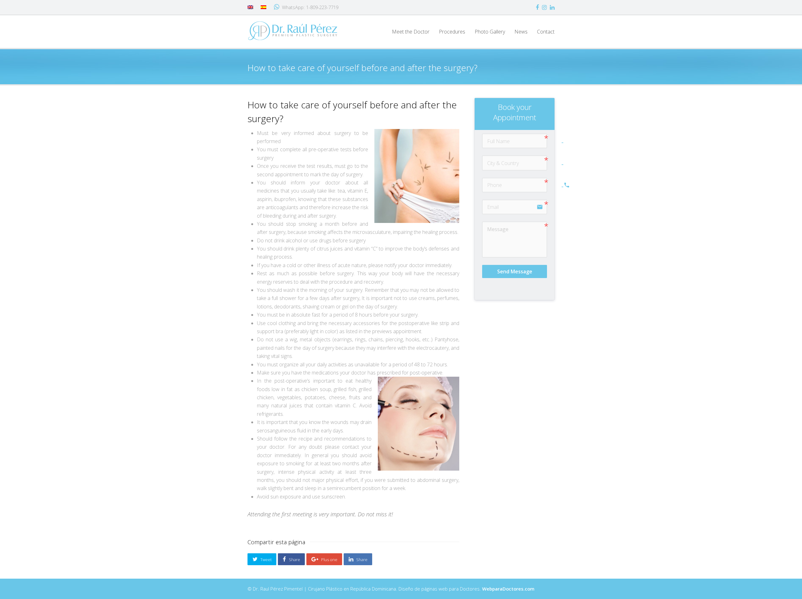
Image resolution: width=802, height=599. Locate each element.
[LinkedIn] (552, 7)
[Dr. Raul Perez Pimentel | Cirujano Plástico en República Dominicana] (292, 30)
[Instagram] (544, 7)
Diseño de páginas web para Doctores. (466, 589)
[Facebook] (537, 7)
